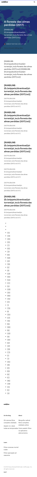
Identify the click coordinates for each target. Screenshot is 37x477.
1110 (8, 232)
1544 (8, 280)
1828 (8, 258)
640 (8, 255)
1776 (8, 352)
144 (8, 393)
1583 (8, 277)
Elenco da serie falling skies (13, 48)
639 (8, 343)
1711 (8, 245)
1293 (8, 292)
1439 (8, 333)
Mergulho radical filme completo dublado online (24, 422)
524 (8, 286)
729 (8, 251)
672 (8, 377)
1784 (8, 299)
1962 (8, 380)
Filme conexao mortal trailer (11, 448)
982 (8, 330)
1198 (8, 349)
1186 (8, 264)
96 (8, 311)
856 (8, 371)
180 (8, 336)
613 (8, 390)
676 (8, 302)
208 (8, 261)
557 (8, 267)
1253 (8, 362)
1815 (8, 248)
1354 (8, 314)
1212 (8, 387)
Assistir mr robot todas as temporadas (11, 427)
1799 (8, 384)
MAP (5, 472)
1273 (8, 283)
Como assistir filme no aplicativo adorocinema (24, 430)
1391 (8, 346)
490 (8, 365)
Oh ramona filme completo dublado (10, 421)
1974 (8, 242)
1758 (8, 308)
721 (8, 358)
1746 (8, 236)
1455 (8, 239)
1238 (8, 273)
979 (8, 368)
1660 (8, 295)
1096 (8, 289)
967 (8, 374)
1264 (8, 339)
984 (8, 324)
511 (8, 355)
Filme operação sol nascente (10, 454)
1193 (8, 321)
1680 (8, 327)
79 (8, 305)
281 (8, 270)
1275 (8, 318)
